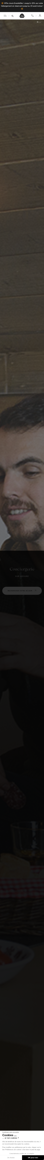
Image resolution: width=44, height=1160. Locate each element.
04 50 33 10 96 (32, 15)
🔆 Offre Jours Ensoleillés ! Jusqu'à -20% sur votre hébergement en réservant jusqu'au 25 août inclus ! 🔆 (22, 6)
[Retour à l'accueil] (22, 15)
